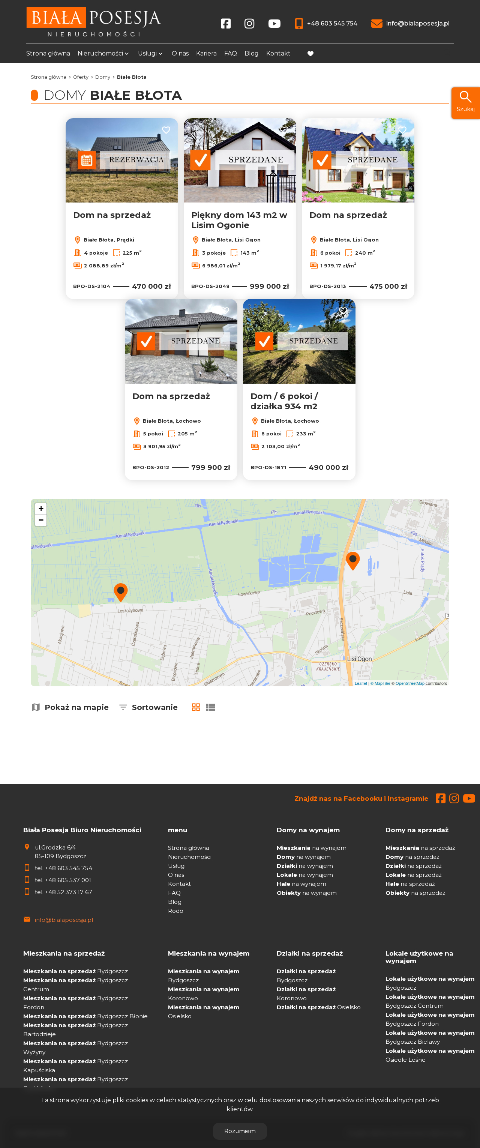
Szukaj (466, 109)
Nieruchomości (100, 53)
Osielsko (319, 1007)
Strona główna (48, 53)
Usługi (147, 53)
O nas (180, 53)
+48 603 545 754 (68, 868)
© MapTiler (380, 683)
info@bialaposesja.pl (64, 919)
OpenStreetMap (410, 683)
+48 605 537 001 (68, 880)
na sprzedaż (420, 847)
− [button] (41, 520)
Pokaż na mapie (77, 707)
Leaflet (361, 683)
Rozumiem (240, 1130)
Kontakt (278, 53)
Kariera (206, 53)
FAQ (230, 53)
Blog (251, 53)
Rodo (175, 910)
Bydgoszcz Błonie (85, 1016)
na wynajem (311, 847)
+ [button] (41, 508)
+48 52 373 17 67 (68, 892)
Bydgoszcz (75, 971)
